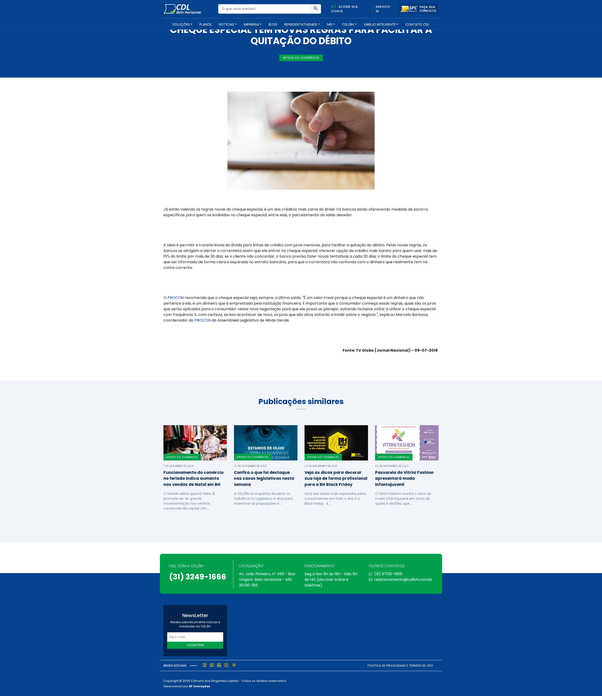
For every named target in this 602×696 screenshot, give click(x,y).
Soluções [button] (181, 24)
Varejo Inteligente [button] (380, 24)
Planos (205, 24)
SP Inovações (199, 686)
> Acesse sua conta (344, 9)
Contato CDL (417, 24)
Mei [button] (329, 24)
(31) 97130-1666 (388, 574)
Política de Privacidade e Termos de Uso (400, 665)
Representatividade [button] (300, 24)
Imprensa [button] (251, 24)
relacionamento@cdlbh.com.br (403, 579)
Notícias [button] (226, 24)
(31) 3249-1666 (197, 576)
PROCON (175, 297)
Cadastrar (195, 645)
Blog (273, 24)
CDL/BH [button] (348, 24)
